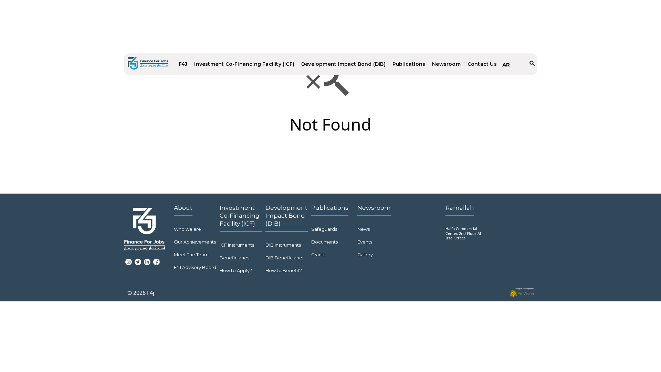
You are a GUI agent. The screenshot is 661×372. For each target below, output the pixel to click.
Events (364, 242)
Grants (318, 254)
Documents (324, 242)
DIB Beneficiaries (284, 257)
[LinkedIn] (147, 265)
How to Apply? (236, 270)
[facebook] (156, 265)
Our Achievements (195, 242)
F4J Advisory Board (195, 267)
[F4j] (148, 64)
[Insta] (128, 265)
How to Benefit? (283, 270)
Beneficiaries (234, 257)
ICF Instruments (237, 245)
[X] (138, 265)
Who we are (187, 229)
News (363, 229)
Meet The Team (191, 254)
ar (506, 64)
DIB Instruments (283, 245)
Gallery (365, 254)
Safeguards (324, 229)
